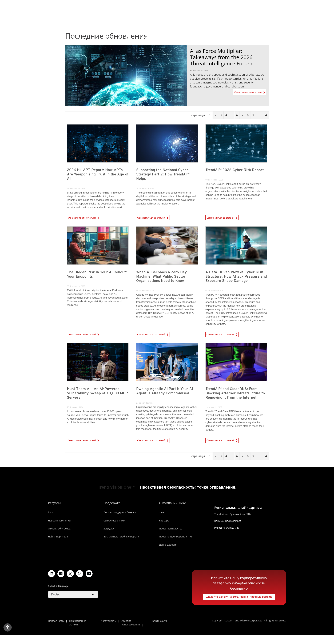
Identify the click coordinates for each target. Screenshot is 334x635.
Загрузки (109, 528)
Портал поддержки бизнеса (120, 512)
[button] (73, 594)
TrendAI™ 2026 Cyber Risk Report (234, 170)
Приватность (56, 620)
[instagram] (79, 573)
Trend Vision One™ (116, 487)
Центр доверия (168, 544)
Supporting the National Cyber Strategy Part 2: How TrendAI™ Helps (162, 174)
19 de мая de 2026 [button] (213, 407)
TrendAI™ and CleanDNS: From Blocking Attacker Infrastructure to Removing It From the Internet (235, 393)
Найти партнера (58, 536)
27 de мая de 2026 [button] (144, 402)
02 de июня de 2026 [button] (214, 290)
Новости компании (59, 520)
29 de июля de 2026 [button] (76, 188)
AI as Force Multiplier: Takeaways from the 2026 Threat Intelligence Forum (221, 57)
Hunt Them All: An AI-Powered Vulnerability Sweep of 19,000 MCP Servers (97, 393)
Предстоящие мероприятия (176, 536)
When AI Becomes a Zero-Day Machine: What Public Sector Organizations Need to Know (161, 276)
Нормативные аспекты (77, 622)
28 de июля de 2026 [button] (145, 188)
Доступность (108, 620)
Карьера (164, 520)
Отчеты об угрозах (59, 528)
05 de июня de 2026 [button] (145, 290)
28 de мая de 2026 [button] (75, 407)
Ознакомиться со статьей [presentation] (82, 217)
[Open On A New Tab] (70, 573)
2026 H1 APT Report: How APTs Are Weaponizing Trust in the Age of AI (98, 174)
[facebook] (60, 573)
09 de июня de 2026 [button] (76, 286)
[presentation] (98, 143)
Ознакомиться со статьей (248, 91)
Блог (50, 512)
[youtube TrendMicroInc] (89, 573)
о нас (162, 512)
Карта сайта (159, 620)
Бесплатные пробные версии (121, 536)
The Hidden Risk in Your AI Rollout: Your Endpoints (97, 274)
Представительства (170, 528)
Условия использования (130, 622)
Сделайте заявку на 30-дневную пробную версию (237, 596)
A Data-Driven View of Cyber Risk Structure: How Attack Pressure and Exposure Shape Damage (236, 276)
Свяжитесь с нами (114, 520)
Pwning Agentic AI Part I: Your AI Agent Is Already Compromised (164, 391)
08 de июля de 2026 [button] (214, 179)
